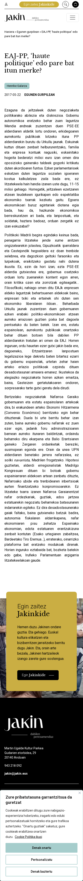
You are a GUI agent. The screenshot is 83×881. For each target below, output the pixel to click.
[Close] (80, 793)
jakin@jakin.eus (16, 773)
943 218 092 (13, 765)
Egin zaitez (39, 4)
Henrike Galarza (17, 85)
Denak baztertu (41, 871)
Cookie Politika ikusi (28, 837)
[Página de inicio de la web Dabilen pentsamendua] (26, 17)
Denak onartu (41, 848)
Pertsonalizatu (41, 859)
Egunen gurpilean (28, 31)
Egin (34, 675)
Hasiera (9, 31)
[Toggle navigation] (72, 17)
